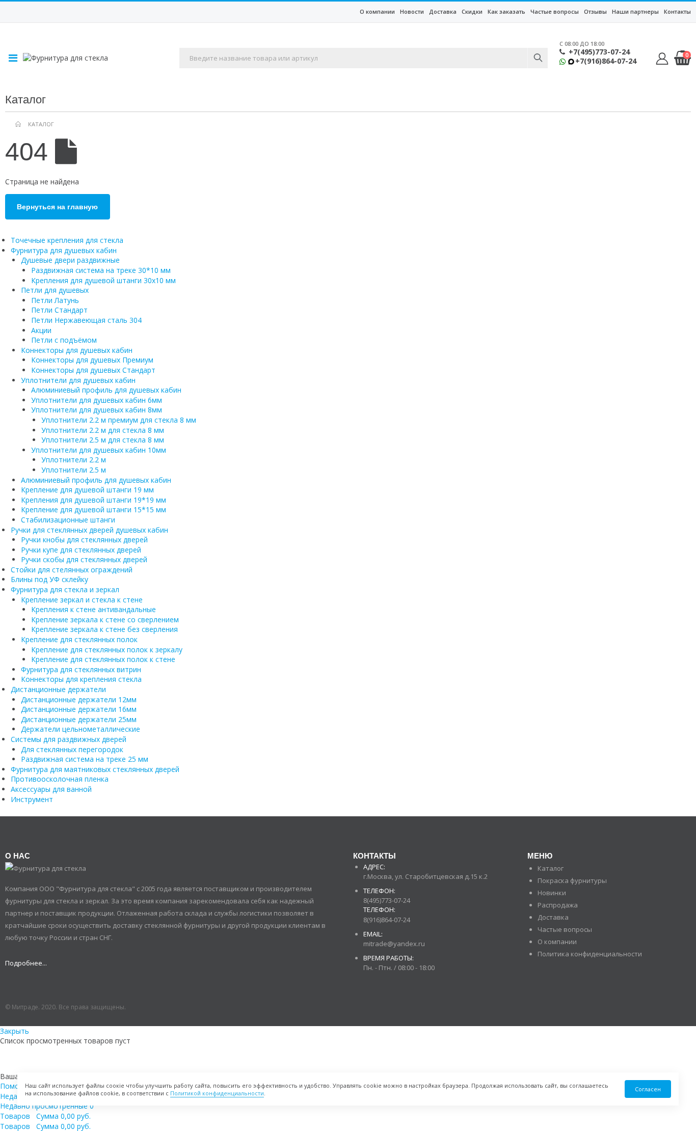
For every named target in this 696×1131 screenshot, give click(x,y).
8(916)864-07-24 (386, 919)
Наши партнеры (635, 11)
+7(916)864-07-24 (605, 61)
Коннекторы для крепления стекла (81, 679)
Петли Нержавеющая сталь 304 (86, 320)
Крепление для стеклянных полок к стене (103, 659)
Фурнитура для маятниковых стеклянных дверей (95, 769)
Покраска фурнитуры (572, 880)
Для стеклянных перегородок (72, 749)
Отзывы (595, 11)
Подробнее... (26, 963)
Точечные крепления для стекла (67, 240)
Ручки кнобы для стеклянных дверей (84, 539)
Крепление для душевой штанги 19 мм (87, 489)
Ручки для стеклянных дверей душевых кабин (89, 530)
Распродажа (558, 904)
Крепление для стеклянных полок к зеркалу (106, 649)
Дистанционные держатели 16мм (79, 709)
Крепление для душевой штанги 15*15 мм (93, 509)
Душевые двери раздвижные (70, 260)
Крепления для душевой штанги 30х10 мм (103, 280)
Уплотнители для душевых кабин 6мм (96, 400)
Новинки (552, 892)
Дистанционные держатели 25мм (79, 719)
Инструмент (32, 799)
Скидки (472, 11)
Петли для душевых (55, 290)
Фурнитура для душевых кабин (64, 250)
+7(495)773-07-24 (599, 52)
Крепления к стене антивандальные (93, 609)
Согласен (648, 1089)
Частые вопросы (554, 11)
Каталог (551, 868)
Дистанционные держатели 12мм (79, 699)
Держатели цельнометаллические (80, 729)
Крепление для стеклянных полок (79, 639)
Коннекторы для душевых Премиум (92, 360)
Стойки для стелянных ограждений (71, 569)
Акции (41, 330)
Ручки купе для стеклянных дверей (81, 550)
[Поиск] (537, 58)
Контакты (677, 11)
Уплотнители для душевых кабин (78, 380)
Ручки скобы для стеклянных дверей (84, 559)
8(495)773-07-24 (386, 900)
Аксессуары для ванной (51, 789)
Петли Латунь (55, 300)
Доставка (443, 11)
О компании (377, 11)
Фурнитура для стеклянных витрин (81, 669)
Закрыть (14, 1031)
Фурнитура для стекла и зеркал (65, 589)
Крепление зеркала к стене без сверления (104, 629)
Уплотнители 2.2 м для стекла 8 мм (102, 430)
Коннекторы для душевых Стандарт (93, 370)
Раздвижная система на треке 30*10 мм (101, 270)
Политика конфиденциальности (590, 953)
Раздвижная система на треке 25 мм (84, 759)
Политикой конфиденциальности (217, 1093)
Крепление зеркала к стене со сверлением (105, 619)
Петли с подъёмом (64, 340)
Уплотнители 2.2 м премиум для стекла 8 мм (118, 420)
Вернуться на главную (57, 207)
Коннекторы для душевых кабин (76, 350)
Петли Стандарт (59, 310)
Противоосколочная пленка (60, 779)
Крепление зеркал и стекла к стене (82, 599)
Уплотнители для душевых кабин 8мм (96, 410)
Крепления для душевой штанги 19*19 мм (93, 500)
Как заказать (506, 11)
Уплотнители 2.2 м (73, 459)
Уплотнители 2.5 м (73, 470)
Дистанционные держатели (58, 689)
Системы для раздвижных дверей (68, 739)
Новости (412, 11)
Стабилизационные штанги (68, 520)
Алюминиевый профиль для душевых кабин (106, 390)
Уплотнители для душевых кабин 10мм (98, 450)
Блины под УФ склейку (49, 579)
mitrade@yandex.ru (394, 943)
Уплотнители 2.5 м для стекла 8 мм (102, 440)
